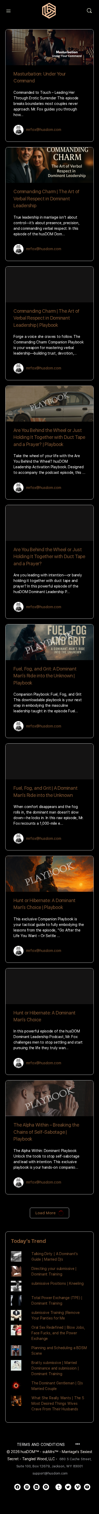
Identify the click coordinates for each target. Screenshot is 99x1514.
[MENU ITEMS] (77, 1444)
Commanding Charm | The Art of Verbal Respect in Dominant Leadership (46, 198)
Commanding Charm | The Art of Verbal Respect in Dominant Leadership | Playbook (46, 318)
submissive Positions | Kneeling (57, 1283)
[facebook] (17, 1487)
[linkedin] (36, 1487)
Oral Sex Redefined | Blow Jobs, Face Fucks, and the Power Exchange (58, 1333)
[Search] (89, 10)
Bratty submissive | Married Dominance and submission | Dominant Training (55, 1368)
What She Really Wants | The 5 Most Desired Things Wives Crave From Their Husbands (57, 1403)
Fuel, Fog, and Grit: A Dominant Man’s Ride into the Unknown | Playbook (45, 676)
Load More (45, 1213)
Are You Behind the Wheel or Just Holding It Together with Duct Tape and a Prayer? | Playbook (49, 437)
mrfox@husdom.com (43, 129)
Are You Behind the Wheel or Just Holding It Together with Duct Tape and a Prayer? (49, 556)
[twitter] (68, 1487)
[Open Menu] (8, 10)
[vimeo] (77, 1487)
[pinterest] (46, 1487)
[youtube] (87, 1487)
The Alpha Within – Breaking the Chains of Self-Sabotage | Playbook (46, 1132)
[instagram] (27, 1487)
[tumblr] (58, 1487)
